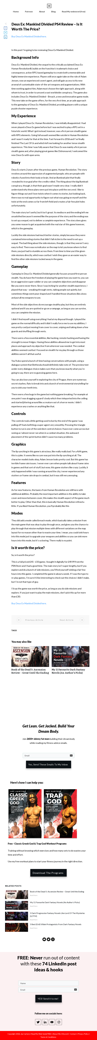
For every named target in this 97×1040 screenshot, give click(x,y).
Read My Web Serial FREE (41, 1034)
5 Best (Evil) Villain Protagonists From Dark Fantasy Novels (55, 924)
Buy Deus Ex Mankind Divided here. (29, 36)
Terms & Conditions (48, 1037)
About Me (56, 1034)
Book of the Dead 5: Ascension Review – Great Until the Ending (30, 661)
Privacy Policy (83, 1034)
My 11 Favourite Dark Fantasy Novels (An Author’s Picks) (70, 661)
